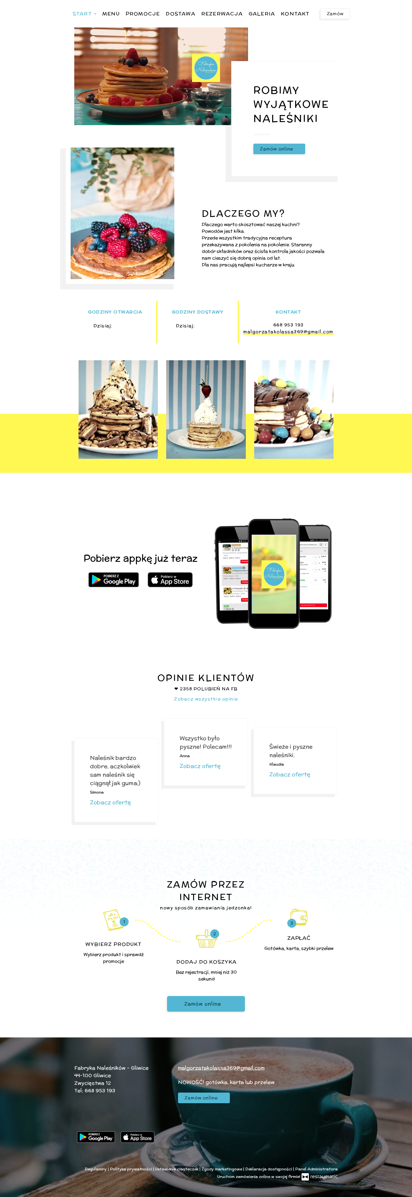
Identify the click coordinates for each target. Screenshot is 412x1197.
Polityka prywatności (131, 1169)
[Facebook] (81, 1121)
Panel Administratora (316, 1169)
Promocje (143, 13)
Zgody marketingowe (222, 1169)
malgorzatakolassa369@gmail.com (288, 331)
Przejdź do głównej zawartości (43, 10)
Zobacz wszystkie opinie (206, 699)
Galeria (262, 13)
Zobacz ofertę (111, 802)
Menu (111, 13)
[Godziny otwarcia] (132, 326)
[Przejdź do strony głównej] (206, 68)
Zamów (335, 13)
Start (83, 13)
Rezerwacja (222, 13)
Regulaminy (96, 1169)
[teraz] (123, 325)
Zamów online (24, 10)
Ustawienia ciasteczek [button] (177, 1169)
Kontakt (295, 13)
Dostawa (180, 13)
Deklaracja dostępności (269, 1169)
